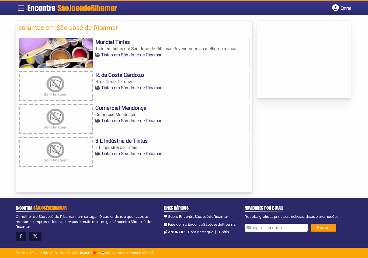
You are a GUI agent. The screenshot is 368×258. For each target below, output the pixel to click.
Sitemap (61, 253)
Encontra (72, 8)
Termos (22, 253)
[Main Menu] (21, 8)
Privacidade (42, 253)
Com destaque (201, 232)
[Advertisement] (300, 59)
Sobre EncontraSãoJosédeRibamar (198, 217)
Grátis (224, 232)
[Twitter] (35, 236)
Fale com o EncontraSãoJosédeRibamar (202, 224)
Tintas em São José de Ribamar (131, 54)
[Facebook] (21, 236)
